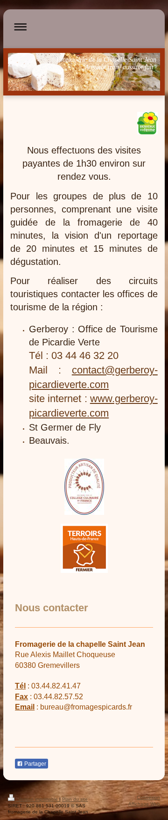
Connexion (148, 797)
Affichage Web (144, 803)
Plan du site (75, 799)
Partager (34, 764)
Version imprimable (37, 799)
